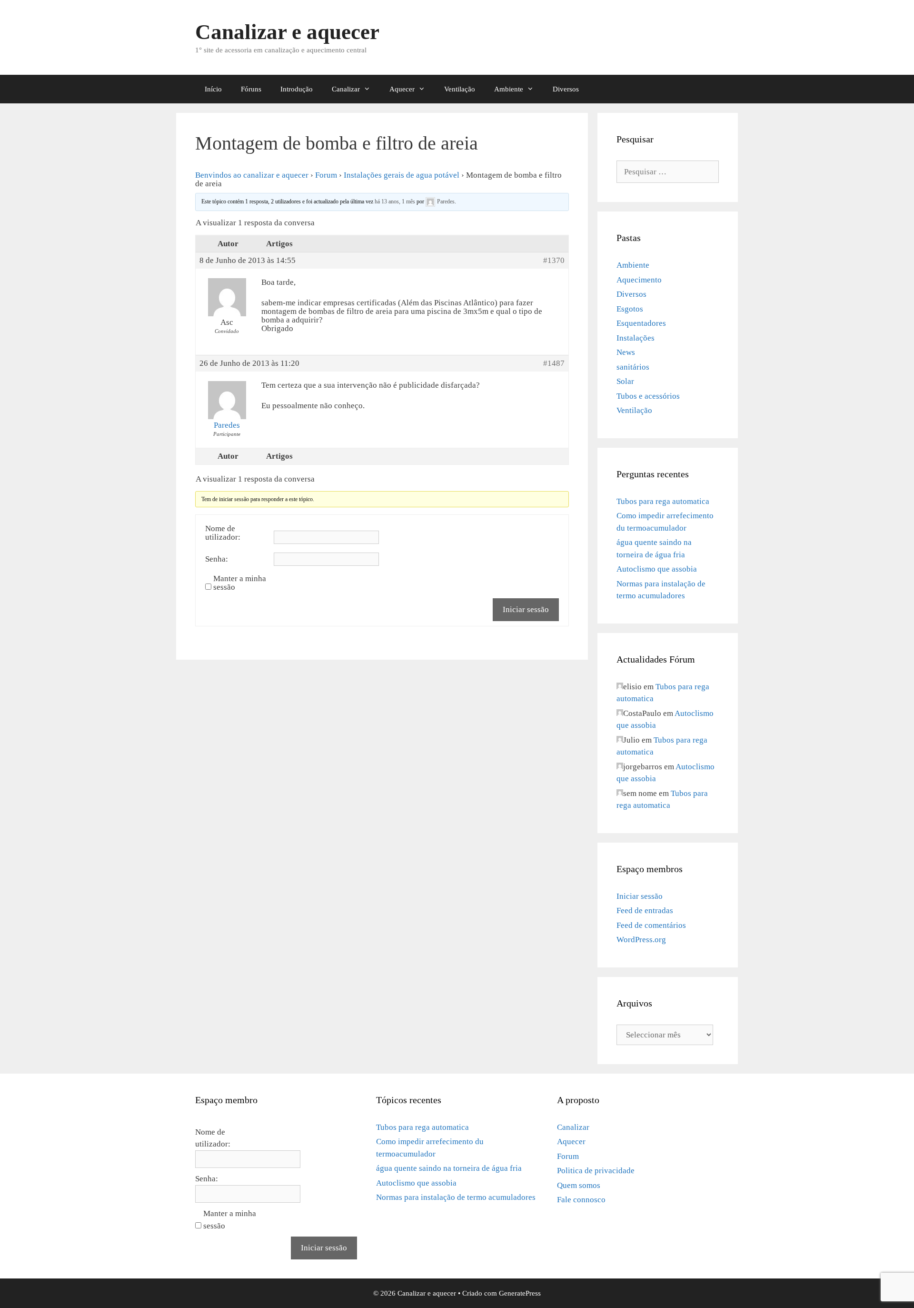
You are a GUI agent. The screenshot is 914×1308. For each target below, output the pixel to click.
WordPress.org (641, 939)
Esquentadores (641, 323)
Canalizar (346, 89)
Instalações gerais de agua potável (401, 175)
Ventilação (459, 89)
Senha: (216, 559)
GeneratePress (520, 1293)
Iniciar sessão (526, 609)
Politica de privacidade (596, 1170)
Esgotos (629, 308)
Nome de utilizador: (222, 533)
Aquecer (402, 89)
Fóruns (251, 89)
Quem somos (578, 1185)
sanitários (632, 367)
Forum (326, 175)
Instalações (635, 337)
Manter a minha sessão (239, 583)
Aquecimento (639, 279)
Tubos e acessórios (648, 396)
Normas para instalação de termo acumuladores (456, 1197)
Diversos (566, 89)
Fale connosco (581, 1199)
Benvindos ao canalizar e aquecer (251, 175)
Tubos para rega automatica (662, 501)
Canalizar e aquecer (287, 32)
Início (213, 89)
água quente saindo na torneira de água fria (449, 1168)
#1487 (554, 363)
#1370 (554, 260)
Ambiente (508, 89)
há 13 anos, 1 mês (395, 201)
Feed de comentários (651, 925)
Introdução (296, 89)
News (625, 352)
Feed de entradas (644, 910)
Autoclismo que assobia (656, 569)
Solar (625, 381)
